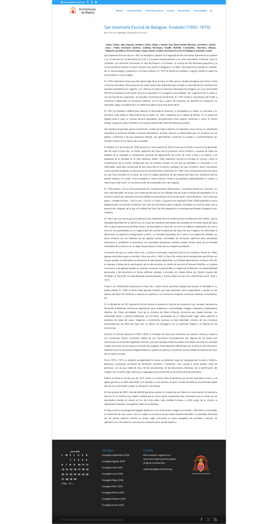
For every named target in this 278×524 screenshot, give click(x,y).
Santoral (170, 11)
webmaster (112, 32)
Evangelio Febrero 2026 (114, 498)
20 (63, 474)
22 (71, 474)
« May (64, 483)
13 (63, 469)
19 (87, 469)
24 (79, 474)
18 (83, 469)
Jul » (71, 483)
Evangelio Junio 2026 (112, 473)
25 (83, 474)
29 (71, 479)
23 (75, 474)
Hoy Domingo (184, 11)
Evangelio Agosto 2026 (113, 461)
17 (79, 469)
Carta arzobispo (200, 11)
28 (67, 479)
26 (87, 474)
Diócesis (119, 11)
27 (63, 479)
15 (71, 469)
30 (75, 479)
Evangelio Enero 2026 (113, 505)
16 (75, 469)
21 (67, 474)
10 (79, 464)
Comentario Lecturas (154, 11)
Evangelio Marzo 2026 (113, 492)
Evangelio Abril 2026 (112, 486)
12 (87, 464)
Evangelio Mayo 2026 (112, 480)
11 (83, 464)
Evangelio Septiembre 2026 (115, 455)
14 (67, 469)
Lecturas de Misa (134, 11)
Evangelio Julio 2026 (112, 467)
